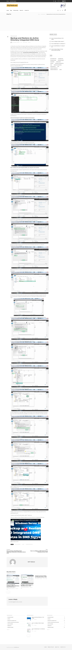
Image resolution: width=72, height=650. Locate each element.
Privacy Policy (15, 10)
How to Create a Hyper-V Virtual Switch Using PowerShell (57, 50)
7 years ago (18, 42)
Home (8, 1)
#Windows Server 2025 (54, 69)
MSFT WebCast (14, 42)
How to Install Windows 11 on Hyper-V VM (58, 46)
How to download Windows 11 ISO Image (57, 39)
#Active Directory (17, 544)
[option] (13, 582)
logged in (14, 601)
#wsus (60, 69)
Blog (11, 10)
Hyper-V (56, 618)
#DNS (23, 544)
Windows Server (43, 14)
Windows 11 (9, 625)
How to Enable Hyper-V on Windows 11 (58, 43)
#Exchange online (53, 60)
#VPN (58, 66)
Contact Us (27, 10)
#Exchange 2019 (60, 58)
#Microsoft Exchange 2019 (59, 63)
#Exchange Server (61, 60)
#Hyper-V (51, 63)
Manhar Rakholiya (9, 588)
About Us (21, 10)
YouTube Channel (13, 1)
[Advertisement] (36, 23)
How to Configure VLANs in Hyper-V (57, 41)
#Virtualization (52, 66)
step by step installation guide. (13, 622)
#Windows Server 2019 (29, 544)
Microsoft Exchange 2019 (12, 620)
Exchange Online (10, 617)
